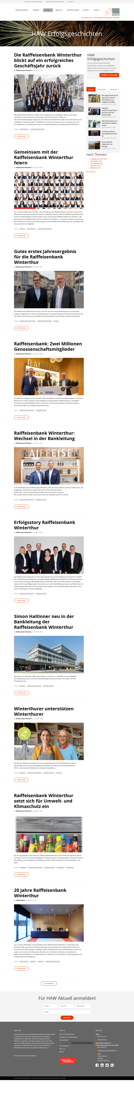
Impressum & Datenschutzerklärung (25, 1055)
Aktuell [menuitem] (96, 10)
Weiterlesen (21, 136)
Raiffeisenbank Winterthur (24, 70)
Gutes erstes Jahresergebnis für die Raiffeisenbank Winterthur (45, 256)
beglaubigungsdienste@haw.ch (107, 1050)
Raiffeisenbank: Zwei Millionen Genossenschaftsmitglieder (48, 346)
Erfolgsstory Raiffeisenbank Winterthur (44, 525)
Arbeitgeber (23, 867)
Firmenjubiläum (24, 961)
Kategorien (113, 89)
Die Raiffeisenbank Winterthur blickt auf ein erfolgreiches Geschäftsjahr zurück (48, 60)
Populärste (101, 89)
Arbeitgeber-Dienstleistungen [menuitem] (68, 1037)
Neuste (90, 89)
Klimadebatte (69, 867)
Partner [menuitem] (47, 10)
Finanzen (56, 321)
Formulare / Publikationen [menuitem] (55, 1)
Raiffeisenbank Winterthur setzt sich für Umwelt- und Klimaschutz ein (43, 800)
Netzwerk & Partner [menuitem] (65, 1043)
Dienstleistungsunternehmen (27, 321)
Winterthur (22, 773)
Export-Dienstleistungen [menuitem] (66, 1034)
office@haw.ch (102, 1040)
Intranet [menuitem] (71, 1)
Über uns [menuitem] (58, 10)
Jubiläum (22, 229)
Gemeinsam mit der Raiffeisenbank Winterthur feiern (43, 157)
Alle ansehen (91, 172)
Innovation (59, 773)
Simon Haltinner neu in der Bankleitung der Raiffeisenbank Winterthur (44, 621)
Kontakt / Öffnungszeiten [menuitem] (33, 1)
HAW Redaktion (20, 900)
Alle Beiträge (49, 983)
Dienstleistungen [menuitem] (21, 10)
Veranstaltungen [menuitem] (73, 10)
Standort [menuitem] (36, 10)
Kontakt (115, 1077)
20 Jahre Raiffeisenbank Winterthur (40, 893)
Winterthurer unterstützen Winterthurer (44, 711)
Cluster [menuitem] (86, 10)
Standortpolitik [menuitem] (63, 1040)
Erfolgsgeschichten (41, 410)
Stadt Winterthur (24, 129)
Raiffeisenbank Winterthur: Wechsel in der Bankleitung (44, 435)
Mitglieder (22, 686)
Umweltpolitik (60, 867)
